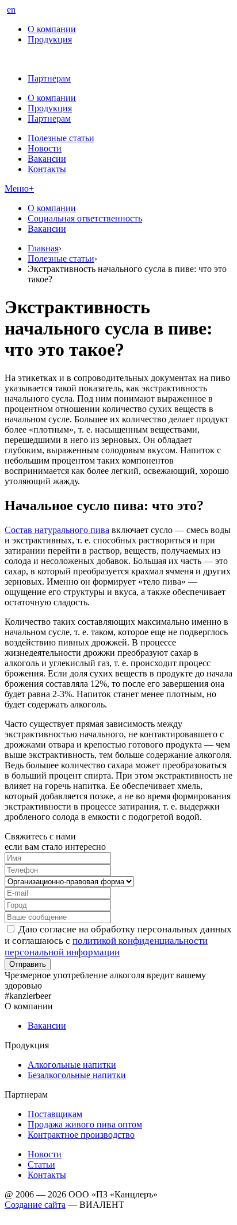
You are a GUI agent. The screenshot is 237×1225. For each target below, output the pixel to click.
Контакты (47, 169)
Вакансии (47, 159)
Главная (43, 248)
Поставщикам (55, 1114)
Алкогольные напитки (72, 1065)
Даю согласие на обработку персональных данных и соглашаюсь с (118, 941)
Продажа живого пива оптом (85, 1124)
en (11, 9)
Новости (45, 148)
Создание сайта (35, 1205)
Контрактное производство (81, 1135)
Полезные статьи (61, 138)
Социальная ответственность (85, 218)
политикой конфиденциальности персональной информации (106, 946)
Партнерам (49, 78)
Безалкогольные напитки (77, 1075)
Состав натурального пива (57, 530)
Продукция (50, 39)
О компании (52, 29)
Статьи (41, 1164)
